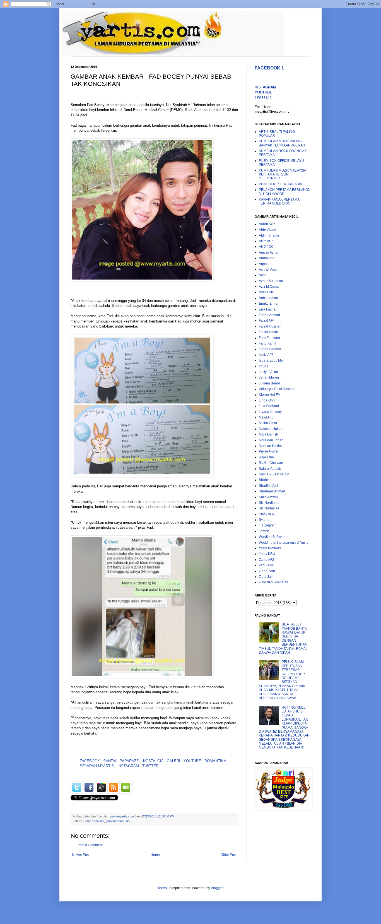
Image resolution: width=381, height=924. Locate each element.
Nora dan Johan (271, 440)
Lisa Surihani (269, 406)
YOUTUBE (192, 761)
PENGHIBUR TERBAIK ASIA (280, 184)
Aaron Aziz (267, 224)
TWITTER (150, 766)
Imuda (263, 366)
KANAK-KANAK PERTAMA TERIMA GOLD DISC (279, 201)
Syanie (264, 520)
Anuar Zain (267, 258)
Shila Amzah (268, 497)
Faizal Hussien (270, 326)
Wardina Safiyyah (272, 537)
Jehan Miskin (269, 377)
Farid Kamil (267, 343)
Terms (163, 888)
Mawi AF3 (266, 417)
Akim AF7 (266, 241)
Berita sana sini (93, 821)
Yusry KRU (267, 554)
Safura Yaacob (270, 469)
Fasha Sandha (270, 349)
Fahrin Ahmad (269, 315)
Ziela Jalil (266, 577)
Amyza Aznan (269, 252)
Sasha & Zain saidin (274, 474)
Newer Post (81, 855)
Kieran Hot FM (270, 395)
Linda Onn (267, 400)
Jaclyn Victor (268, 372)
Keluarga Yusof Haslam (277, 389)
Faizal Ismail (268, 332)
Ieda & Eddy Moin (272, 360)
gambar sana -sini (118, 821)
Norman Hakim (270, 446)
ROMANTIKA (215, 761)
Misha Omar (268, 423)
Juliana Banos (270, 383)
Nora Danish (268, 434)
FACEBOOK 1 (269, 68)
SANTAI (110, 761)
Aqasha (265, 264)
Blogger (217, 888)
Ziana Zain (267, 571)
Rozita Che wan (271, 463)
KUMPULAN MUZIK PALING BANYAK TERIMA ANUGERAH (282, 143)
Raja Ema (266, 457)
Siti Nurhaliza (269, 508)
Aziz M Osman (270, 286)
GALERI (173, 761)
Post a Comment (90, 845)
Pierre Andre (268, 451)
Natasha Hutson (271, 429)
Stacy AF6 (266, 514)
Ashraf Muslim (269, 269)
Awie (262, 275)
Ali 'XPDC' (266, 247)
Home (155, 855)
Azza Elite (266, 292)
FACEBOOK (90, 761)
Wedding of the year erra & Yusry (283, 543)
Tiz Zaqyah (267, 525)
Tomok (264, 531)
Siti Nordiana (269, 503)
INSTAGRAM (128, 766)
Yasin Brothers (270, 548)
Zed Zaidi (266, 565)
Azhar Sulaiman (271, 281)
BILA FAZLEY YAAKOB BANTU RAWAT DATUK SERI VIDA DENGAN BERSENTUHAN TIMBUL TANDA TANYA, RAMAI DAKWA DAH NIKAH (283, 638)
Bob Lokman (268, 298)
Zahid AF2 (266, 560)
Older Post (229, 855)
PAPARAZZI (130, 761)
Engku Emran (269, 303)
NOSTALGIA (153, 761)
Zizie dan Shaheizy (273, 582)
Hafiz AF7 (266, 355)
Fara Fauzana (269, 338)
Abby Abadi (267, 230)
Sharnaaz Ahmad (272, 491)
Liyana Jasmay (270, 412)
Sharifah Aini (268, 486)
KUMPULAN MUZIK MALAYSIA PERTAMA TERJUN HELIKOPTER (282, 175)
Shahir (264, 480)
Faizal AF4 (267, 321)
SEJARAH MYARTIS (97, 766)
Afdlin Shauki (269, 235)
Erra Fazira (267, 309)
